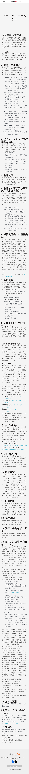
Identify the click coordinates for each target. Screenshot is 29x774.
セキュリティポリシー (14, 758)
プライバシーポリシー (18, 400)
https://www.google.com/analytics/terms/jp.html (14, 445)
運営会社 (24, 757)
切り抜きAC (18, 769)
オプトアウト (8, 398)
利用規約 (3, 757)
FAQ (20, 757)
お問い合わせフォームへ (11, 723)
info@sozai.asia (15, 592)
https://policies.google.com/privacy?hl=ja (13, 449)
